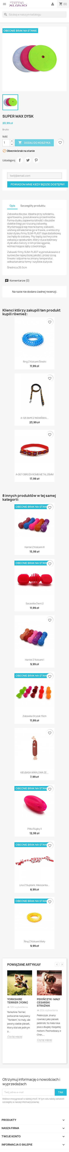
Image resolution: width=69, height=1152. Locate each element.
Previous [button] (57, 964)
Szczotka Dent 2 (34, 603)
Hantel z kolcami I (34, 659)
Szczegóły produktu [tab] (32, 205)
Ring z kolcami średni (34, 361)
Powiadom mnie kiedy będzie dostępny (38, 184)
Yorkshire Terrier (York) (17, 1000)
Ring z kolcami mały (34, 941)
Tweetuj (28, 160)
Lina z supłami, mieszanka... (34, 885)
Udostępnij (20, 160)
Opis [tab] (12, 205)
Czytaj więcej (14, 1036)
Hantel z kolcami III (34, 547)
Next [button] (62, 964)
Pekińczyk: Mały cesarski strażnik (48, 1002)
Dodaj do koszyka (34, 143)
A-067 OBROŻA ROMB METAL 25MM (34, 474)
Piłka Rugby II (34, 828)
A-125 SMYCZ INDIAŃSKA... (34, 417)
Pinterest (36, 160)
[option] (19, 1006)
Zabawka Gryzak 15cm (34, 716)
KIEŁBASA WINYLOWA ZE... (34, 772)
